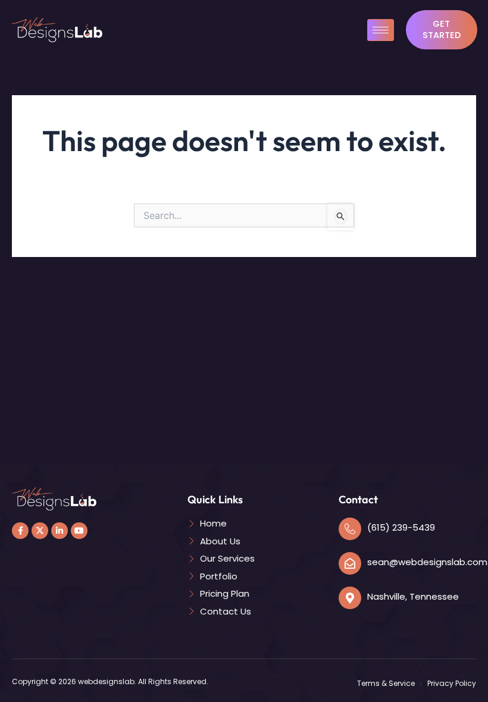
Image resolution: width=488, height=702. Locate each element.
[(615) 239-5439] (350, 529)
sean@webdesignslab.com (427, 562)
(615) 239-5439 (401, 527)
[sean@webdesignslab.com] (350, 563)
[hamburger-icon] (380, 30)
